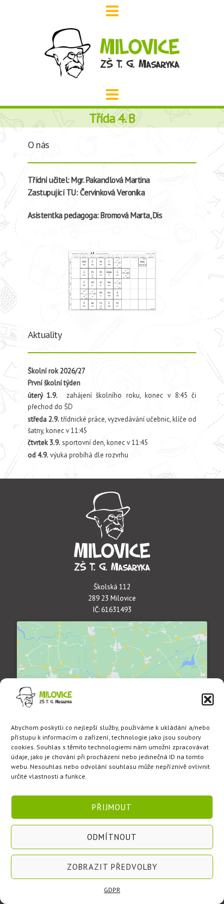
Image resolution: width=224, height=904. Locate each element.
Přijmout (112, 807)
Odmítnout (112, 837)
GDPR (112, 890)
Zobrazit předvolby (112, 867)
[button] (207, 699)
